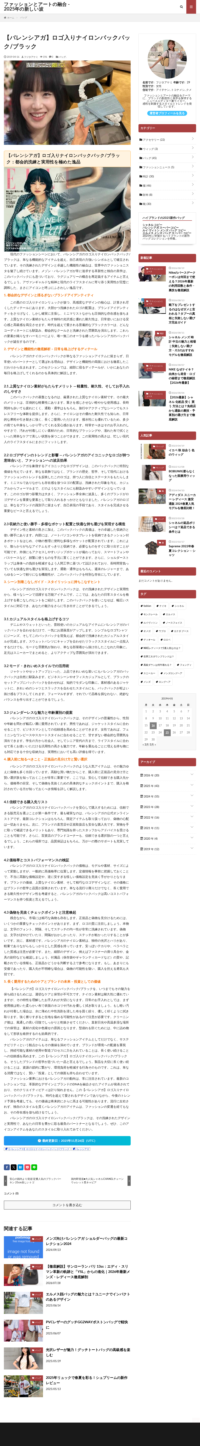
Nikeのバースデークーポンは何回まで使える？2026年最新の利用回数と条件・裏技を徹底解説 (182, 281)
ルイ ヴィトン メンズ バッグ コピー (164, 230)
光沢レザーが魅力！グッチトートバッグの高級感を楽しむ (88, 1352)
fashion (147, 606)
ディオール (149, 640)
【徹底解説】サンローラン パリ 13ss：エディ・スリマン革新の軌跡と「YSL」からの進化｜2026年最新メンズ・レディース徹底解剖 (88, 1272)
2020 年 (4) (150, 838)
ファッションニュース (158, 167)
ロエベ (167, 640)
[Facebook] (7, 1167)
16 (153, 725)
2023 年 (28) (151, 807)
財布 (147, 195)
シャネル (179, 606)
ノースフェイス (174, 623)
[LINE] (34, 1167)
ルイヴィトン (151, 623)
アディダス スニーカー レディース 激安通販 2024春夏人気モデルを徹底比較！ (182, 502)
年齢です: (179, 82)
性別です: (148, 86)
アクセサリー (153, 140)
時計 (148, 176)
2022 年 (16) (151, 817)
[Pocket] (27, 1167)
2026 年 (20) (151, 775)
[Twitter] (14, 1167)
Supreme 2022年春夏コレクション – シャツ (182, 551)
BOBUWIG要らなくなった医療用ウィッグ (182, 476)
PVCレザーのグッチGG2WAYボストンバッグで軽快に (87, 1325)
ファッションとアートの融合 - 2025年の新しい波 (37, 7)
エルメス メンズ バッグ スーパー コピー (167, 233)
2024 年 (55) (151, 796)
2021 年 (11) (151, 828)
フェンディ (186, 665)
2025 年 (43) (151, 786)
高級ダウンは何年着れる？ (158, 665)
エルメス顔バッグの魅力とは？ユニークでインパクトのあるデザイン (88, 1297)
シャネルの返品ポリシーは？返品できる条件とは (182, 527)
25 (167, 732)
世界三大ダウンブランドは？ (159, 656)
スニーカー (149, 673)
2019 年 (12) (151, 849)
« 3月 (146, 744)
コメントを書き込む (67, 1205)
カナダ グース (181, 631)
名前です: (148, 82)
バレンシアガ (82, 1149)
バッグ (62, 57)
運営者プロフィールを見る (167, 113)
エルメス (170, 614)
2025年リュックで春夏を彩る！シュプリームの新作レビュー (87, 1380)
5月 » (153, 744)
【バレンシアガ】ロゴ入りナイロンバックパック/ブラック (38, 1149)
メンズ (147, 682)
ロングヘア (165, 682)
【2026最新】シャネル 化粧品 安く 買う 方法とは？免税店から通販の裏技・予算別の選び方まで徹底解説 (182, 408)
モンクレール (151, 614)
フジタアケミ (31, 57)
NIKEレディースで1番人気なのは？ (162, 648)
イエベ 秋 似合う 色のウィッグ (182, 452)
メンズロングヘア (172, 673)
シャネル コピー (152, 225)
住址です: (148, 90)
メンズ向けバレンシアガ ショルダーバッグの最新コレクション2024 (87, 1241)
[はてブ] (20, 1167)
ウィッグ (150, 149)
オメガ (147, 631)
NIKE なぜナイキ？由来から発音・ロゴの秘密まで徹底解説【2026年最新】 (182, 376)
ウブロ (162, 631)
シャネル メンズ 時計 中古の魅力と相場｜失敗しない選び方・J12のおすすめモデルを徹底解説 (182, 346)
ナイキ (162, 606)
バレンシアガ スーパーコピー (161, 227)
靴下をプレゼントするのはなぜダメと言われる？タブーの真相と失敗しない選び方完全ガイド (182, 313)
